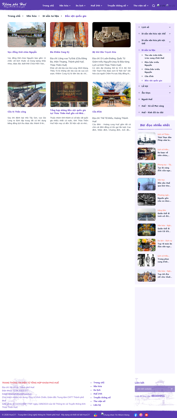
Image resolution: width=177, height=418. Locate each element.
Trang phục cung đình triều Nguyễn (164, 260)
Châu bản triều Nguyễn (152, 70)
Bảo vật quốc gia (153, 80)
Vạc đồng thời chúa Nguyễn (22, 52)
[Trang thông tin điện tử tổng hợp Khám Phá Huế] (18, 5)
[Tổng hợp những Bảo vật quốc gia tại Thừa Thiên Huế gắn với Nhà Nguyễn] (69, 94)
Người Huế (147, 99)
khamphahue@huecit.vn (20, 394)
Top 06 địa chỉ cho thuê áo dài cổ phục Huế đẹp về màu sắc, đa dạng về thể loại (165, 275)
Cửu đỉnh (149, 76)
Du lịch (79, 5)
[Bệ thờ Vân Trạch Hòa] (111, 34)
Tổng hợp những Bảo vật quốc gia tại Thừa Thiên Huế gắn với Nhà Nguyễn (68, 112)
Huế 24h (95, 5)
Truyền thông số (116, 5)
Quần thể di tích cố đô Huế (164, 214)
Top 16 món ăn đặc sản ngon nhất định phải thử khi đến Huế (165, 245)
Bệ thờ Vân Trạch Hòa (104, 52)
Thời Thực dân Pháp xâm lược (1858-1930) (165, 138)
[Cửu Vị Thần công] (27, 94)
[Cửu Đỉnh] (111, 94)
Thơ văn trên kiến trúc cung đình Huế (154, 56)
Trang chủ (48, 5)
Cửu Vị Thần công (17, 111)
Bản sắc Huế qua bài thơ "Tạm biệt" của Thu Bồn (164, 184)
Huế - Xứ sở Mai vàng (153, 105)
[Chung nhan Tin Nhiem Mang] (115, 414)
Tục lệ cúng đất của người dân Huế (165, 169)
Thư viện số (139, 5)
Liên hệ (97, 404)
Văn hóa (63, 5)
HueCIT (86, 414)
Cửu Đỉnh (97, 111)
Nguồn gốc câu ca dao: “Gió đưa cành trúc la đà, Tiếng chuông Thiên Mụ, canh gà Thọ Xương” (165, 199)
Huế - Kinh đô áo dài (152, 112)
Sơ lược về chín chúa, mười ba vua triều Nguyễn (164, 154)
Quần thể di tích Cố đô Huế (164, 230)
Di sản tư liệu (51, 16)
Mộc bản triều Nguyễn (152, 63)
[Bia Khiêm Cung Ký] (69, 34)
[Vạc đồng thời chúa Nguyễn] (27, 34)
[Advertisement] (155, 331)
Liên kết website (144, 389)
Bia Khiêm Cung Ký (59, 52)
